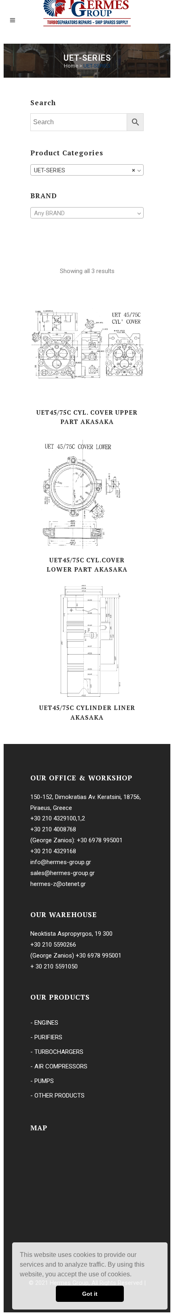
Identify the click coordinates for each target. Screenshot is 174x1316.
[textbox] (87, 213)
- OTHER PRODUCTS (57, 1095)
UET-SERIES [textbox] (84, 170)
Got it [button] (90, 1294)
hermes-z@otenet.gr (58, 884)
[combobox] (87, 170)
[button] (134, 1275)
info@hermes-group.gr (60, 862)
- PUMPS (42, 1081)
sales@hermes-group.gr (62, 873)
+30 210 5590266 (53, 944)
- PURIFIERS (46, 1037)
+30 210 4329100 (53, 818)
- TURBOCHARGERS (56, 1051)
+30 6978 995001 (100, 840)
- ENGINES (44, 1022)
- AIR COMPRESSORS (58, 1066)
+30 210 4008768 (53, 829)
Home (71, 66)
